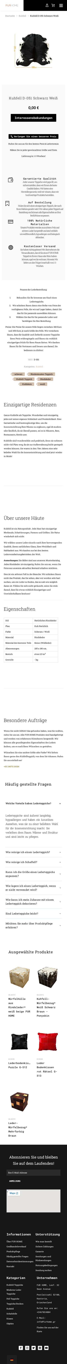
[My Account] (47, 5)
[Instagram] (27, 1348)
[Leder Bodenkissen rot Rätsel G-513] (48, 1041)
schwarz (18, 374)
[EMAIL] (33, 1172)
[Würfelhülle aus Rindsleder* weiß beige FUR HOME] (19, 977)
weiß (42, 384)
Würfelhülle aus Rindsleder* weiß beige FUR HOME (19, 1007)
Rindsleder (45, 379)
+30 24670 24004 (11, 766)
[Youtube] (46, 1348)
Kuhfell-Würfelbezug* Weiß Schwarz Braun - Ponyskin (46, 1007)
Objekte (11, 995)
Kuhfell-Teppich (24, 379)
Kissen (11, 1059)
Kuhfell (22, 15)
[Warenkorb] (53, 5)
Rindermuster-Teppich (42, 374)
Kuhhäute (27, 384)
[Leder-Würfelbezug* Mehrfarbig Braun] (19, 1101)
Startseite (10, 15)
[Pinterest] (40, 1348)
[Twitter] (33, 1348)
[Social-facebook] (21, 1348)
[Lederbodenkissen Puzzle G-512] (19, 1041)
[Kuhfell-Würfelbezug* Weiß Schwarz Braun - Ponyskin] (48, 977)
